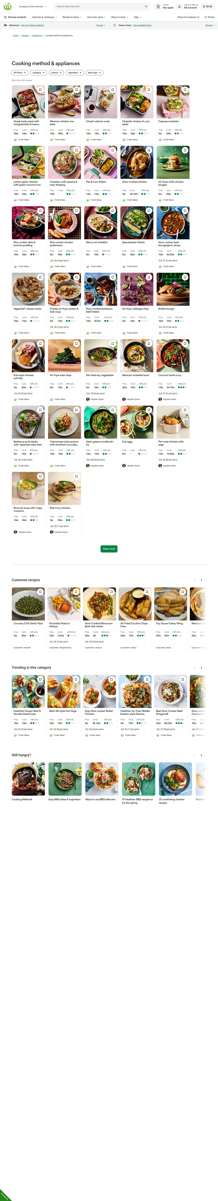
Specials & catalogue (43, 17)
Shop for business (187, 17)
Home (15, 35)
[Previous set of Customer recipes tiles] (194, 580)
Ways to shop (118, 17)
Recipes (25, 35)
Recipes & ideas (70, 17)
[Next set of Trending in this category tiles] (201, 667)
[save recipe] (40, 90)
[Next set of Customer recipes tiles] (201, 580)
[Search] (146, 6)
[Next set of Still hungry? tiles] (201, 755)
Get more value (95, 17)
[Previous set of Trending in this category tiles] (194, 667)
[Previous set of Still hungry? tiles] (194, 755)
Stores (211, 17)
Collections (37, 35)
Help (136, 17)
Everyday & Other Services (31, 6)
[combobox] (102, 6)
